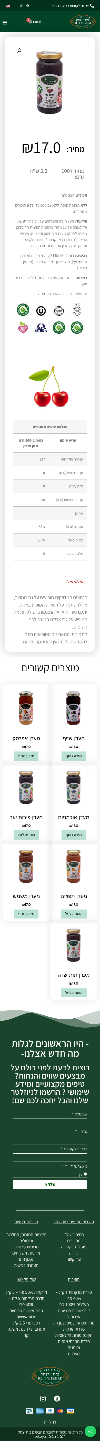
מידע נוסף (74, 756)
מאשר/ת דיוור (76, 1166)
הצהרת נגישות (26, 1265)
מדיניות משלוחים (26, 1253)
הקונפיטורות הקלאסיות (74, 1335)
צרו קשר (74, 1259)
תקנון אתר (26, 1259)
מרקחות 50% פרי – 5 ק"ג (26, 1292)
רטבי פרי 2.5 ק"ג (26, 1323)
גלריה (73, 1253)
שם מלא (80, 1114)
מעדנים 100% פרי (74, 1304)
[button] (4, 22)
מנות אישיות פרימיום (26, 1310)
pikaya (40, 1436)
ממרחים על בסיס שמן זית (74, 1323)
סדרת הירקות (74, 1329)
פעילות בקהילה (73, 1247)
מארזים (74, 1353)
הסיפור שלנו (74, 1234)
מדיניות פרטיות (26, 1247)
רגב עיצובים (56, 1436)
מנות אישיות (26, 1317)
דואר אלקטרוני (75, 1149)
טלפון (82, 1132)
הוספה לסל (26, 835)
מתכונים (74, 1241)
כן (80, 1174)
